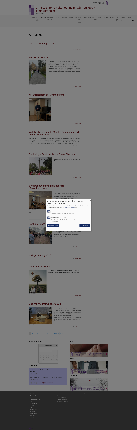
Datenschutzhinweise (70, 207)
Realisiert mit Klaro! (86, 228)
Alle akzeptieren (84, 225)
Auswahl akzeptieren (53, 225)
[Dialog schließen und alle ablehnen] (90, 200)
